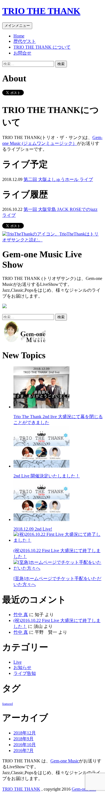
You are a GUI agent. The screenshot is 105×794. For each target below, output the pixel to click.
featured (7, 703)
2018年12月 (24, 733)
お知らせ (22, 667)
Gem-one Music (64, 760)
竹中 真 (20, 614)
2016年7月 (23, 750)
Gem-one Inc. (84, 789)
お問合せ (22, 53)
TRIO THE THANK (41, 11)
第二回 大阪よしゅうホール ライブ (58, 179)
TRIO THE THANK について (42, 47)
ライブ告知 (24, 673)
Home (18, 36)
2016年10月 (24, 744)
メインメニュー (17, 25)
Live (17, 662)
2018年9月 (23, 738)
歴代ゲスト (24, 41)
